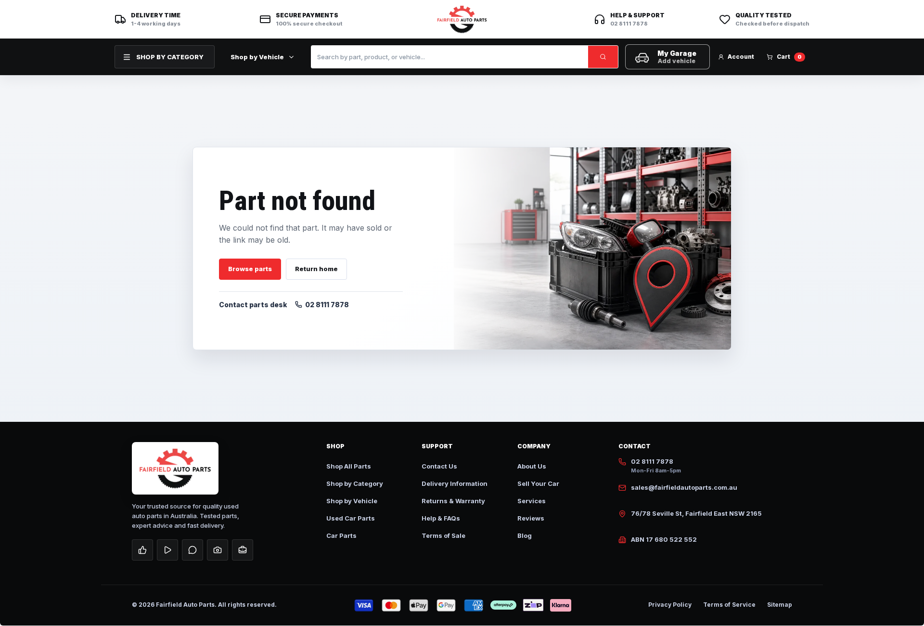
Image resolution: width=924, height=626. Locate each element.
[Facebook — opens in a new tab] (142, 550)
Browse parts (250, 269)
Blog (524, 535)
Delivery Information (455, 483)
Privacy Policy (670, 604)
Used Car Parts (350, 518)
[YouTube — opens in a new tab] (167, 550)
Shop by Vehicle (257, 57)
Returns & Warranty (453, 501)
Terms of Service (729, 604)
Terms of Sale (443, 535)
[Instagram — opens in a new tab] (217, 550)
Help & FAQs (441, 518)
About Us (531, 466)
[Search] (603, 57)
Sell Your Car (538, 483)
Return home (316, 269)
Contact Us (439, 466)
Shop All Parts (348, 466)
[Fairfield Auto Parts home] (462, 19)
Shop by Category (354, 483)
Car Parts (341, 535)
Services (531, 501)
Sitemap (779, 604)
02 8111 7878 (327, 304)
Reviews (530, 518)
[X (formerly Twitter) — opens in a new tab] (192, 550)
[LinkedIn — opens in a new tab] (242, 550)
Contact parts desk (253, 304)
